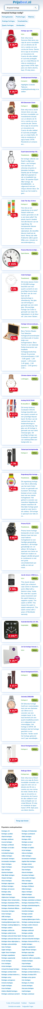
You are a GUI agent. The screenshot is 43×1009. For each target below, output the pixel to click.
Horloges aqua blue (28, 952)
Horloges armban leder (9, 972)
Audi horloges (26, 991)
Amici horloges (6, 914)
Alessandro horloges (28, 878)
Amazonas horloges (8, 911)
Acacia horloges (6, 842)
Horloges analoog (7, 919)
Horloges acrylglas (28, 847)
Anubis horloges (27, 944)
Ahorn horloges (6, 864)
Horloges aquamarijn (8, 958)
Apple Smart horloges (8, 952)
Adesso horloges (27, 853)
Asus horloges (6, 988)
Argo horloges (26, 963)
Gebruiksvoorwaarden (14, 1006)
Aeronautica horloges (8, 861)
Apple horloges (6, 950)
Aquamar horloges (28, 955)
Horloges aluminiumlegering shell (32, 905)
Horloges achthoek (7, 845)
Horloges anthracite (7, 930)
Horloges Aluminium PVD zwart (32, 903)
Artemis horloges (7, 983)
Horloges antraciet (28, 936)
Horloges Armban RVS (29, 974)
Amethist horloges (28, 911)
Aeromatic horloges (7, 858)
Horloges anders (6, 927)
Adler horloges (26, 856)
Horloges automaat (28, 994)
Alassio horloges (27, 872)
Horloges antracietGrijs (9, 944)
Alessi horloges (6, 881)
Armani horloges (27, 966)
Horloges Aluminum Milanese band (11, 908)
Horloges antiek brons (8, 933)
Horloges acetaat (27, 842)
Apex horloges (6, 947)
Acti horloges (5, 850)
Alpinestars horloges (8, 897)
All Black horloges (7, 886)
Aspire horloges (6, 985)
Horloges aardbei (7, 834)
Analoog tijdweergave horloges (32, 919)
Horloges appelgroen (28, 947)
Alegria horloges (6, 878)
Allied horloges (26, 889)
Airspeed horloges (28, 867)
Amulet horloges (27, 916)
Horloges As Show (28, 983)
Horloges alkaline (27, 883)
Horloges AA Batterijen (29, 831)
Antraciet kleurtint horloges (31, 939)
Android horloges (27, 927)
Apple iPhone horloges (29, 950)
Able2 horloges (27, 836)
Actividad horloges (7, 853)
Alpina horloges (6, 894)
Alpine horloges (27, 894)
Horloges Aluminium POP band (11, 903)
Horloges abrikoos (7, 839)
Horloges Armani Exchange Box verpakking (32, 969)
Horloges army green (29, 977)
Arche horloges (6, 961)
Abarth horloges (6, 836)
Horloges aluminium (28, 897)
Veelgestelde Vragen (27, 1006)
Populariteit (32, 1003)
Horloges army (6, 977)
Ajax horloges (6, 870)
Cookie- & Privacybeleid (13, 1003)
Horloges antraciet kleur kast (11, 939)
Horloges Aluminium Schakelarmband (11, 905)
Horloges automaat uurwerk (10, 994)
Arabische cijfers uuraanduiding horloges (32, 958)
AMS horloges (6, 916)
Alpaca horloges (27, 892)
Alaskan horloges (7, 872)
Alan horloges (26, 870)
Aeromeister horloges (29, 858)
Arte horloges (26, 980)
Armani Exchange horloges (10, 969)
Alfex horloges (26, 881)
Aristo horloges (6, 966)
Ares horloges (6, 963)
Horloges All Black (28, 886)
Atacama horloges (28, 988)
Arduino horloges (27, 961)
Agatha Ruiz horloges (29, 861)
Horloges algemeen (7, 883)
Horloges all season (7, 889)
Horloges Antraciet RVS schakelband (32, 941)
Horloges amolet (27, 914)
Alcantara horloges (28, 875)
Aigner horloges (6, 867)
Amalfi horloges (27, 908)
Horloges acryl (26, 845)
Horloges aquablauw (8, 955)
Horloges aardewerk (28, 834)
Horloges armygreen (8, 980)
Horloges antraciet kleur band (11, 936)
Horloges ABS (26, 839)
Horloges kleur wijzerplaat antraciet (11, 941)
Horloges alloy (6, 892)
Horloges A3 (5, 831)
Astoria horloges (27, 985)
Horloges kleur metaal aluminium (11, 900)
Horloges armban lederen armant (32, 972)
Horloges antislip (27, 933)
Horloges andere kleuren (30, 925)
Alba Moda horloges (7, 875)
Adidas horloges (6, 856)
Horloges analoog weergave (31, 922)
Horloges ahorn (27, 864)
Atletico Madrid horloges (9, 991)
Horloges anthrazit (28, 930)
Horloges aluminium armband (31, 900)
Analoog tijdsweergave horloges (11, 922)
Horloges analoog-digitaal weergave (11, 925)
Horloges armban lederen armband (11, 974)
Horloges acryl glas (7, 847)
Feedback (24, 1003)
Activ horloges (26, 850)
